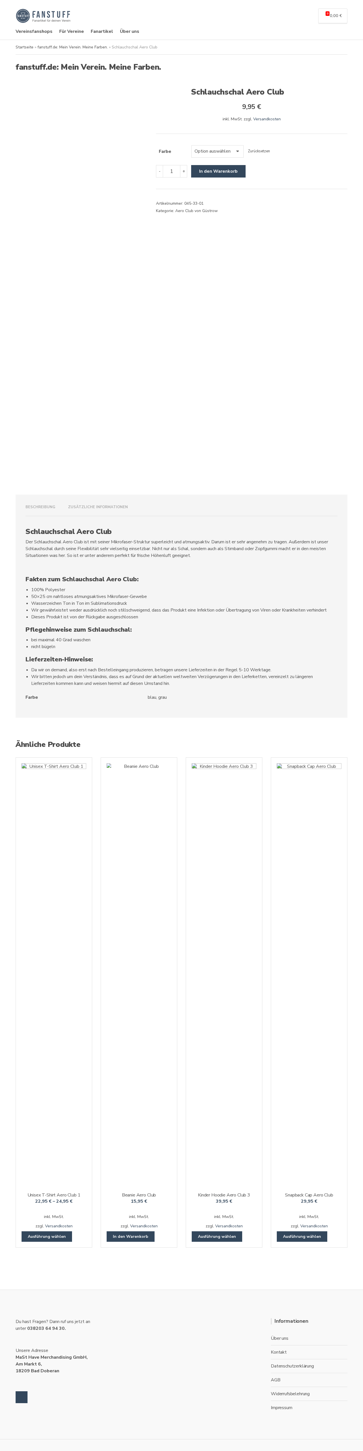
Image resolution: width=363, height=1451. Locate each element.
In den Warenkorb (218, 171)
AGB (275, 1380)
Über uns (129, 31)
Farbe (165, 151)
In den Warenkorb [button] (130, 1236)
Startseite (24, 47)
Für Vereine (71, 31)
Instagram (22, 1397)
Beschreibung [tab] (40, 507)
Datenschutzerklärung (292, 1366)
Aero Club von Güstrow (196, 210)
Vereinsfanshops (34, 31)
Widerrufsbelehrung (290, 1394)
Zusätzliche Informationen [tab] (98, 507)
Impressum (281, 1408)
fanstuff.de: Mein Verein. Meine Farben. (72, 47)
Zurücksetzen (259, 151)
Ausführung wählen (47, 1236)
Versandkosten (267, 119)
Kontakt (279, 1352)
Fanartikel (102, 31)
